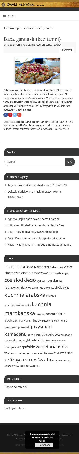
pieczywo (10, 327)
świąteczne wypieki (27, 365)
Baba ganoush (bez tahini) (32, 38)
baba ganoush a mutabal (42, 121)
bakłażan (59, 121)
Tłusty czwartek (58, 340)
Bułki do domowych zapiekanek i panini (40, 238)
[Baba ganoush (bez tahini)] (39, 71)
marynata (24, 320)
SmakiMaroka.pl (23, 445)
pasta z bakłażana (21, 129)
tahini (39, 129)
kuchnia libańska (20, 125)
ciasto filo (53, 273)
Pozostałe (40, 44)
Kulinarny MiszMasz (25, 44)
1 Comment (66, 49)
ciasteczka (12, 272)
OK (68, 161)
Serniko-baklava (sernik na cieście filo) (40, 225)
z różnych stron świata (27, 360)
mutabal (7, 129)
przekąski (24, 327)
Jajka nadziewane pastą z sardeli (39, 219)
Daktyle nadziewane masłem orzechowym (34, 191)
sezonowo (51, 334)
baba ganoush (22, 121)
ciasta (68, 267)
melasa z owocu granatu (58, 125)
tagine (45, 340)
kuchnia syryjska (37, 125)
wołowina (46, 353)
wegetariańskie (62, 129)
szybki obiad (31, 340)
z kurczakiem (64, 353)
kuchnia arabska (24, 294)
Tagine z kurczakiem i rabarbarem (29, 185)
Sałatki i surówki (54, 44)
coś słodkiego (20, 279)
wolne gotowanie (28, 353)
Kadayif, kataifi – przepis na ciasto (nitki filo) (44, 244)
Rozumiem (44, 444)
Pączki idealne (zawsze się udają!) (37, 231)
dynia (66, 287)
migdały (36, 320)
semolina (34, 334)
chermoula (58, 267)
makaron (40, 314)
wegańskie (48, 129)
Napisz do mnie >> (16, 387)
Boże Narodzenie (38, 267)
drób (58, 287)
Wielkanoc (10, 353)
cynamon (44, 280)
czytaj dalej (26, 109)
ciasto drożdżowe (34, 273)
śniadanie (9, 365)
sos (20, 340)
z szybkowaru (59, 360)
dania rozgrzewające (43, 287)
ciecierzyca (63, 273)
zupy (68, 360)
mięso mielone (49, 320)
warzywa (10, 347)
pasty (33, 129)
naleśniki (62, 320)
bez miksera (14, 266)
